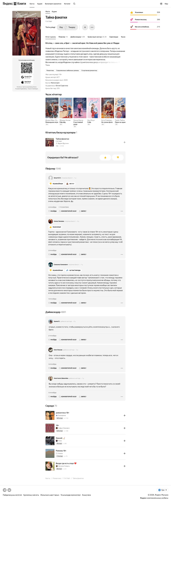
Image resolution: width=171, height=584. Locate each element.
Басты (32, 4)
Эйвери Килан (64, 120)
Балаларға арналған (53, 4)
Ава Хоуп (91, 120)
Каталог (67, 4)
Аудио (39, 4)
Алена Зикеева (59, 221)
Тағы (47, 65)
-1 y (75, 178)
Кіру (166, 4)
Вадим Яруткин (63, 143)
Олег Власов (58, 350)
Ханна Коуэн (78, 120)
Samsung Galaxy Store (29, 87)
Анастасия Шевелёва (61, 378)
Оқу (61, 27)
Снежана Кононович (61, 264)
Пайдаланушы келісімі (12, 495)
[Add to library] (125, 142)
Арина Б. (57, 321)
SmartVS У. (57, 178)
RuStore (19, 87)
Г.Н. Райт (48, 21)
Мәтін (47, 11)
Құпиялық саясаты (31, 495)
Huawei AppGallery (21, 89)
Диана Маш (49, 120)
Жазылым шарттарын (49, 495)
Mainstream (55, 83)
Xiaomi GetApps (33, 89)
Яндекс (143, 498)
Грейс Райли (120, 120)
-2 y (78, 221)
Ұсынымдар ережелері (71, 495)
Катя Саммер (106, 120)
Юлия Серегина (62, 86)
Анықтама (86, 495)
